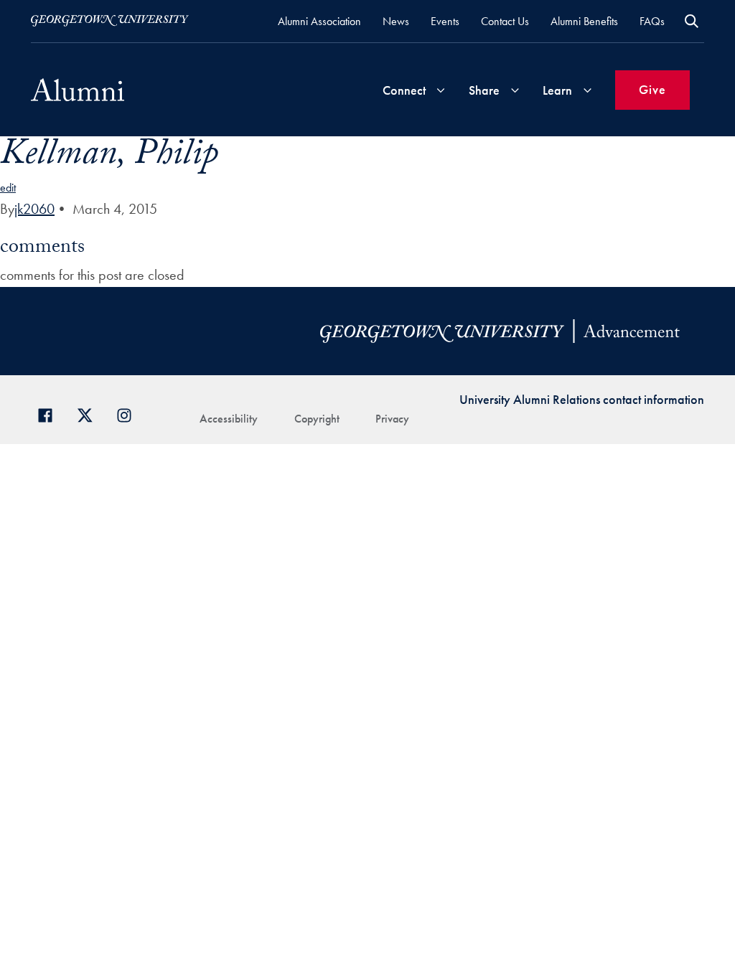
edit (8, 187)
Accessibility (229, 418)
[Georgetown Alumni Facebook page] (50, 413)
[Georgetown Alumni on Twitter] (90, 413)
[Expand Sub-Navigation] (440, 90)
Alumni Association (319, 21)
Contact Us (505, 21)
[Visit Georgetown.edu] (110, 21)
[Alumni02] (77, 89)
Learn (557, 90)
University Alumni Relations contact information (581, 399)
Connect (404, 90)
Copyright (317, 418)
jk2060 (34, 208)
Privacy (392, 418)
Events (445, 21)
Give (652, 89)
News (396, 21)
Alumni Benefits (584, 21)
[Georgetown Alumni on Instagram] (129, 413)
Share (484, 90)
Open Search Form (691, 21)
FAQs (652, 21)
